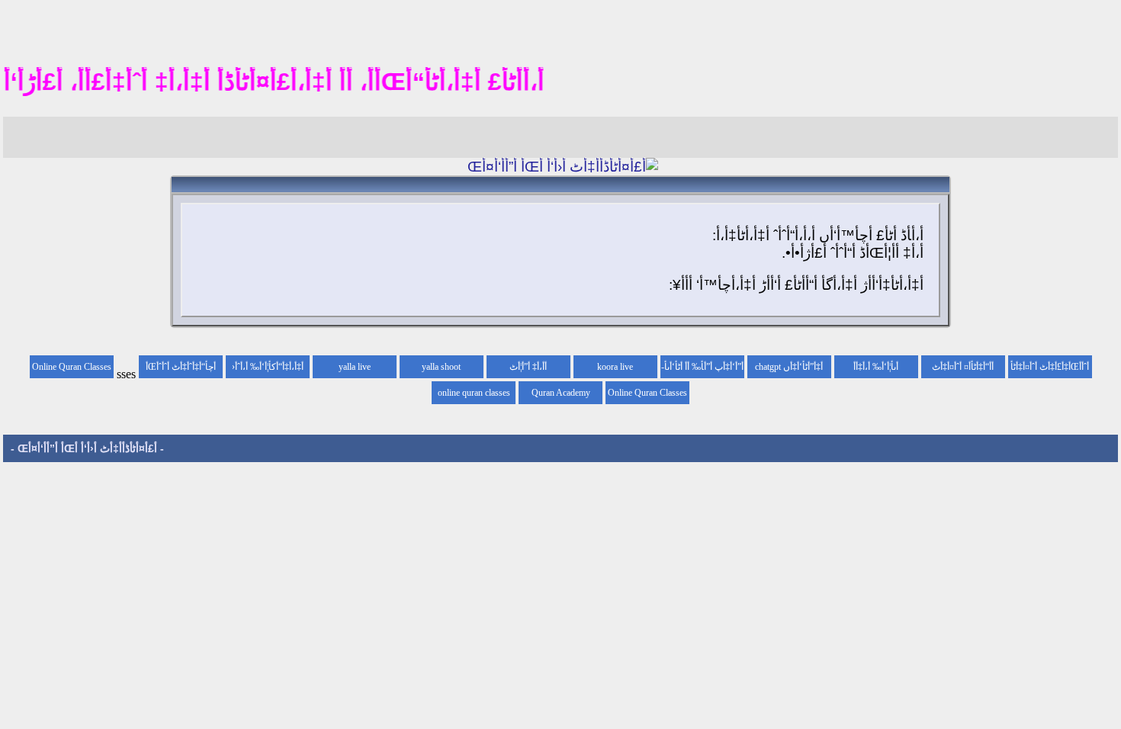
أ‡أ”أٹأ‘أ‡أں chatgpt (789, 366)
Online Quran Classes (647, 392)
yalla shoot (441, 366)
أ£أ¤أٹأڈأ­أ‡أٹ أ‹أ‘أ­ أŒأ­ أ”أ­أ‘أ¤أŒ (87, 448)
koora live (615, 366)
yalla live (355, 366)
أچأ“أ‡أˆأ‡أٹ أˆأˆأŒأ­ (181, 366)
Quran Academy (561, 392)
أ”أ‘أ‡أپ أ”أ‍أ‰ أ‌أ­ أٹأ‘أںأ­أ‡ (704, 369)
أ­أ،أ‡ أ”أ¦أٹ (528, 366)
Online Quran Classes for (71, 369)
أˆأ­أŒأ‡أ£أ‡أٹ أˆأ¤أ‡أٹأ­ (1049, 366)
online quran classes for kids (474, 395)
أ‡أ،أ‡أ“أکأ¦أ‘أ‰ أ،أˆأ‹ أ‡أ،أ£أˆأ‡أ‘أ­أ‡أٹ (268, 369)
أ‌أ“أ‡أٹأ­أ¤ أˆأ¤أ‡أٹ (963, 366)
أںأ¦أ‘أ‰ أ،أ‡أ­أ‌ (875, 366)
